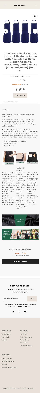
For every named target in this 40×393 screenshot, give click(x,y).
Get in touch (5, 337)
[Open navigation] (6, 5)
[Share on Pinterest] (24, 90)
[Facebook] (13, 311)
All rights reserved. (27, 388)
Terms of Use (24, 340)
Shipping (13, 76)
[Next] (35, 31)
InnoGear (17, 388)
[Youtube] (25, 311)
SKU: (17, 80)
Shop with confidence (10, 102)
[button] (16, 84)
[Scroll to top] (35, 388)
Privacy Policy (24, 343)
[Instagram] (19, 311)
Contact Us (23, 334)
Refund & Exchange (26, 337)
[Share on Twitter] (20, 90)
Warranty (4, 340)
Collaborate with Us (26, 345)
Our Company (6, 334)
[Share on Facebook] (17, 90)
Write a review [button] (20, 261)
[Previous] (5, 31)
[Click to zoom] (35, 16)
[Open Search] (35, 5)
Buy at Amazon (20, 95)
